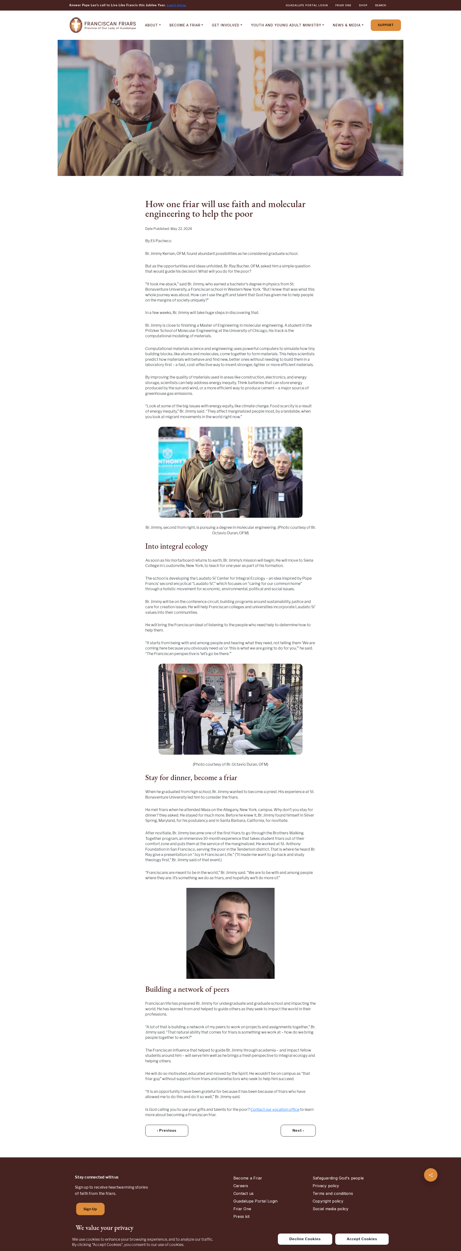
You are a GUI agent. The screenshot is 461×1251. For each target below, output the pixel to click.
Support (386, 25)
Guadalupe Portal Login (307, 5)
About (151, 25)
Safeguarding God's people (338, 1178)
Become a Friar (185, 25)
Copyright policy (328, 1201)
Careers (240, 1185)
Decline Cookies (305, 1239)
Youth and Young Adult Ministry (286, 25)
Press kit (241, 1216)
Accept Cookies (362, 1239)
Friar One (343, 5)
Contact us (243, 1193)
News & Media (347, 25)
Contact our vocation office (274, 1109)
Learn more (176, 5)
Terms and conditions (333, 1193)
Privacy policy (326, 1185)
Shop (363, 5)
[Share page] (430, 1175)
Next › (298, 1130)
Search (380, 5)
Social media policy (331, 1208)
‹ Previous (166, 1130)
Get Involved (225, 25)
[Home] (102, 25)
